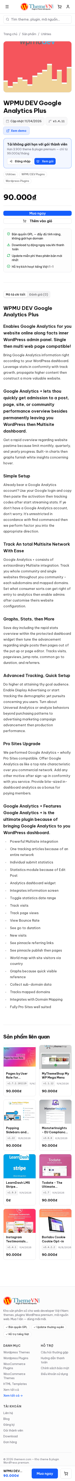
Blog (6, 1419)
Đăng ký (9, 1425)
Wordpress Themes (16, 1352)
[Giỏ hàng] (59, 6)
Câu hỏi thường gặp (54, 1352)
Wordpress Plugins (17, 181)
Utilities (46, 34)
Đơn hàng (10, 1442)
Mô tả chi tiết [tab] (15, 294)
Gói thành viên (13, 1430)
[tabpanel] (37, 658)
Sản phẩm (29, 34)
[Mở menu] (7, 6)
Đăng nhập (22, 161)
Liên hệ (8, 1413)
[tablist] (26, 294)
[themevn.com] (37, 6)
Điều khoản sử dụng (54, 1374)
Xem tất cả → (13, 1395)
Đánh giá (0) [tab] (38, 294)
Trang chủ (10, 34)
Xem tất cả (11, 1390)
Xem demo (18, 131)
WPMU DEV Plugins (33, 174)
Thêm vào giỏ (41, 221)
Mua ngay (37, 213)
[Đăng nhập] (68, 6)
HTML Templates (15, 1384)
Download (10, 1436)
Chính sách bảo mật (55, 1368)
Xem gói (48, 161)
